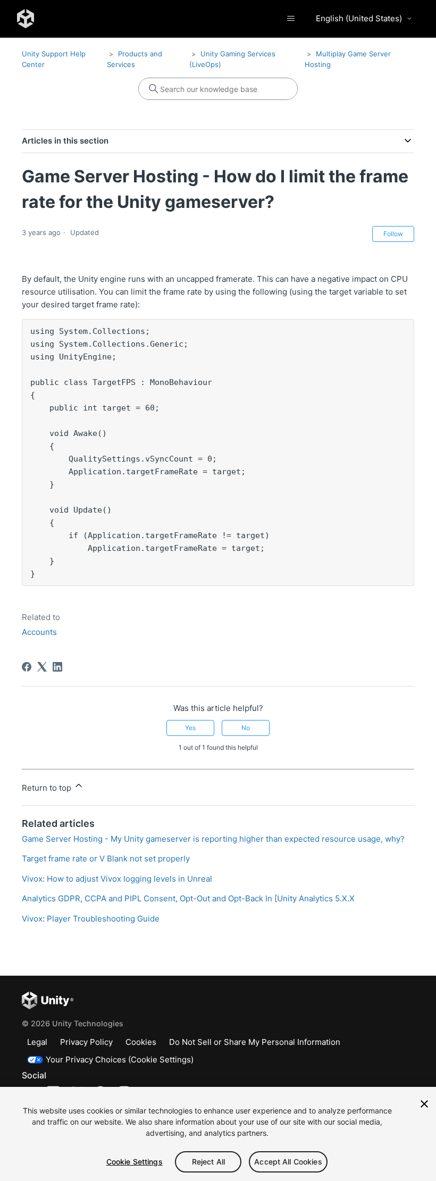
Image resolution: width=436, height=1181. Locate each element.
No (245, 728)
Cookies (140, 1042)
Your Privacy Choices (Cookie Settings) (120, 1059)
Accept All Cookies (288, 1161)
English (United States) (359, 18)
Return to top (47, 788)
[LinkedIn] (57, 667)
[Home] (25, 18)
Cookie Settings (134, 1161)
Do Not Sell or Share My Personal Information (254, 1042)
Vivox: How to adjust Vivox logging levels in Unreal (117, 879)
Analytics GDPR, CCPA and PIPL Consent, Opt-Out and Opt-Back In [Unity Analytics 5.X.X (188, 898)
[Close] (424, 1104)
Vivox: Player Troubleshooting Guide (91, 919)
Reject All (208, 1161)
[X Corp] (42, 667)
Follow (393, 234)
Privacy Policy (86, 1042)
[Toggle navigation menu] (290, 18)
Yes (190, 728)
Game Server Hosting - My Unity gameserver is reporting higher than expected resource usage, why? (213, 839)
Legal (37, 1042)
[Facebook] (26, 667)
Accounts (39, 632)
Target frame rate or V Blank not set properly (106, 858)
